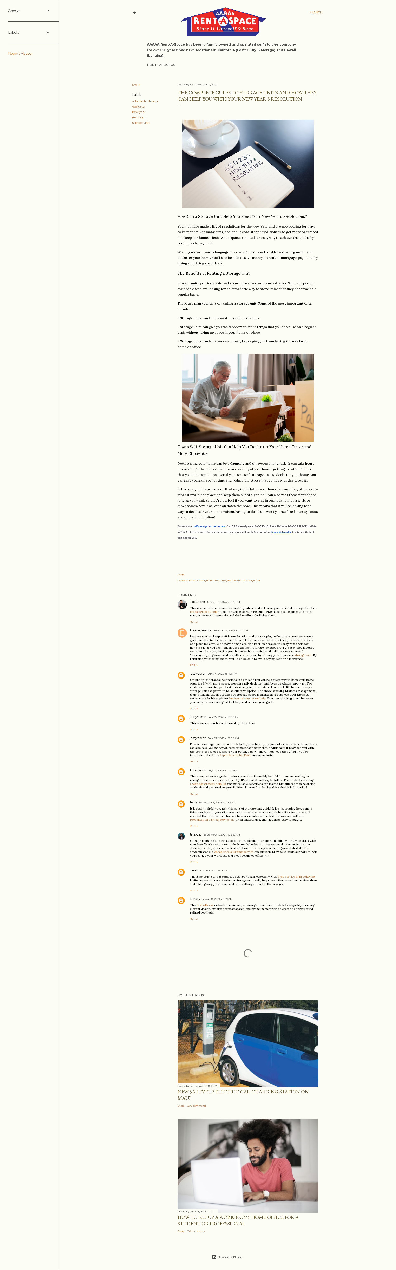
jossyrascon (198, 673)
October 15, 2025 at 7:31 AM (216, 870)
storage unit (141, 123)
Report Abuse (19, 53)
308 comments (196, 1105)
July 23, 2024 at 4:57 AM (222, 770)
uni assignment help (204, 612)
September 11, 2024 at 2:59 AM (222, 834)
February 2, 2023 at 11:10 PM (231, 630)
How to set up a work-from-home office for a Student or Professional (238, 1220)
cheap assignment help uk (208, 784)
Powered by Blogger (230, 1257)
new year (138, 112)
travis (193, 802)
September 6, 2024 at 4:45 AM (217, 802)
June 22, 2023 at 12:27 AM (223, 717)
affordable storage (145, 101)
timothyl (196, 834)
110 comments (196, 1231)
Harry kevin (198, 770)
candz (194, 870)
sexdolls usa (205, 905)
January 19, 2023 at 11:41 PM (223, 601)
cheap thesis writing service (233, 852)
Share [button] (136, 85)
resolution (139, 117)
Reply (194, 621)
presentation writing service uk (212, 819)
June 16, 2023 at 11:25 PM (222, 673)
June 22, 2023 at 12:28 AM (223, 738)
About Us (167, 65)
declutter (138, 107)
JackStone (197, 602)
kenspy (195, 899)
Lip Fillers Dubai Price (235, 755)
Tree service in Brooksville (296, 876)
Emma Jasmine (201, 630)
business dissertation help (247, 698)
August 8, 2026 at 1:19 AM (217, 899)
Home (152, 65)
